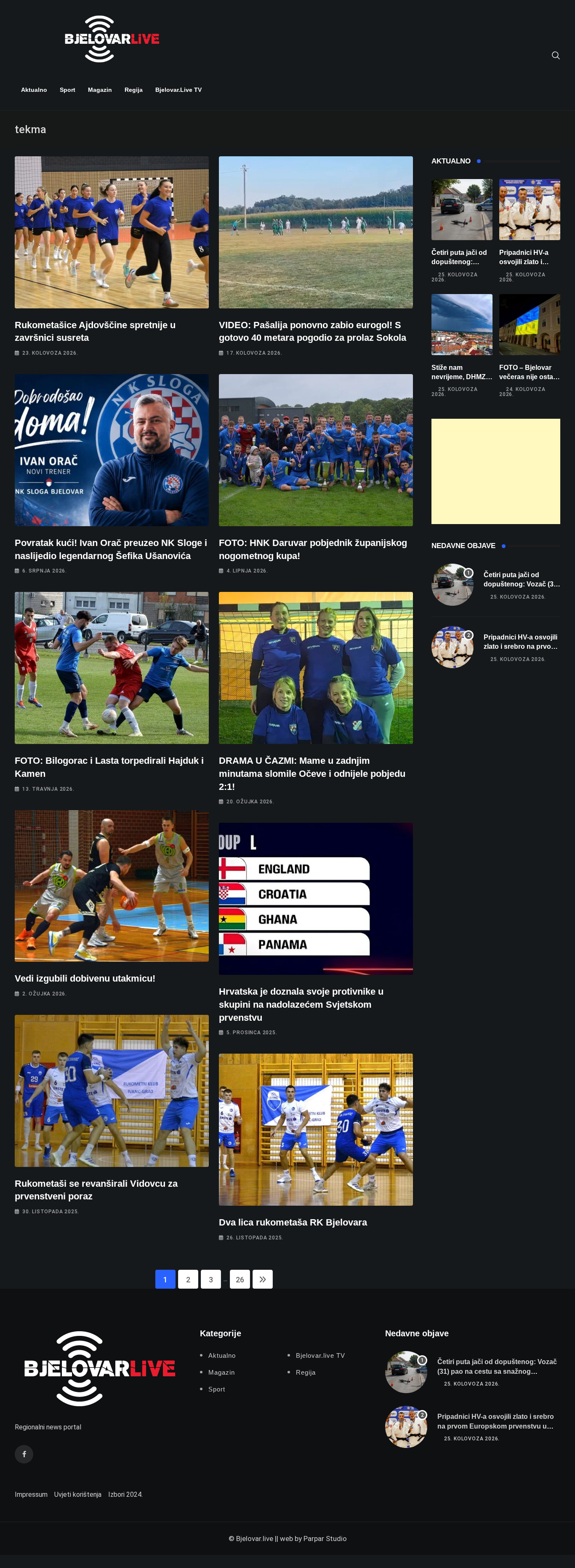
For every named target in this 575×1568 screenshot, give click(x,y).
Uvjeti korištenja (77, 1494)
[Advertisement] (495, 471)
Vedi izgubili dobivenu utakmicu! (85, 978)
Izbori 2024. (125, 1494)
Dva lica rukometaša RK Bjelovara (293, 1222)
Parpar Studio (325, 1538)
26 (240, 1279)
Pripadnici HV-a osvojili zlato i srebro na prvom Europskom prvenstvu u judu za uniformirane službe (495, 1426)
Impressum (31, 1494)
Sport (67, 89)
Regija (134, 89)
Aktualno (34, 89)
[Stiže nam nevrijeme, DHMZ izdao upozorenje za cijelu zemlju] (461, 324)
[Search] (556, 55)
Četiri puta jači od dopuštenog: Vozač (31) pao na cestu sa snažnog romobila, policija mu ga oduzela (497, 1371)
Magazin (100, 89)
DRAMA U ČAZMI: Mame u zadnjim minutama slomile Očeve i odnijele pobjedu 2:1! (312, 773)
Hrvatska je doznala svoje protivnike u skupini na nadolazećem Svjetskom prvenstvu (301, 1004)
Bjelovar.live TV (178, 89)
